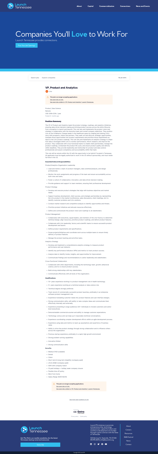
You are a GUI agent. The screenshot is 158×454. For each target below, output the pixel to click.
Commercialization (106, 6)
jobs (35, 78)
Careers (128, 429)
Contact (128, 444)
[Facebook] (103, 445)
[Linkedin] (92, 445)
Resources (128, 433)
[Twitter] (99, 445)
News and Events (143, 6)
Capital (90, 6)
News (128, 440)
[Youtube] (107, 445)
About (79, 6)
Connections (125, 6)
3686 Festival (128, 437)
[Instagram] (95, 445)
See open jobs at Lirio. (56, 99)
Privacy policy (74, 416)
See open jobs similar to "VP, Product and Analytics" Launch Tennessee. (72, 102)
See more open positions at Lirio (79, 399)
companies (48, 78)
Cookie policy (83, 416)
